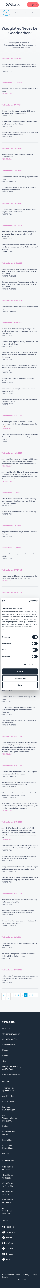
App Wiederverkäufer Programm (9, 1118)
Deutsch (21, 1279)
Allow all (20, 671)
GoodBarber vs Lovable (7, 1201)
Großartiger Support (11, 1034)
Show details (29, 665)
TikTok (8, 1259)
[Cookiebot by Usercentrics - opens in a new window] (29, 601)
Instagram (10, 1232)
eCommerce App (30, 13)
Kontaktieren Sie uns (11, 1074)
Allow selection (20, 678)
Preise (5, 1126)
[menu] (2, 4)
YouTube (9, 1243)
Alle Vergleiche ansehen (7, 1211)
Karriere (5, 1050)
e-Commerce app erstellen (8, 1089)
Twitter (9, 1237)
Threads (9, 1254)
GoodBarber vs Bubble (7, 1176)
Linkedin (9, 1248)
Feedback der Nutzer (8, 1133)
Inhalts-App (16, 13)
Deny (20, 685)
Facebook (10, 1227)
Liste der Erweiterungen (8, 1108)
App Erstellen (8, 1096)
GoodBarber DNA (10, 1039)
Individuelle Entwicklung (7, 1146)
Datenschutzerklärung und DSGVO (11, 1067)
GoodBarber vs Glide (7, 1192)
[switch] (35, 643)
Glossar (5, 1153)
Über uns (6, 1028)
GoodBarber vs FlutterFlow (8, 1184)
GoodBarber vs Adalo (7, 1168)
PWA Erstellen (8, 1101)
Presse (5, 1055)
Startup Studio (8, 1044)
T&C (4, 1061)
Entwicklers (7, 1140)
